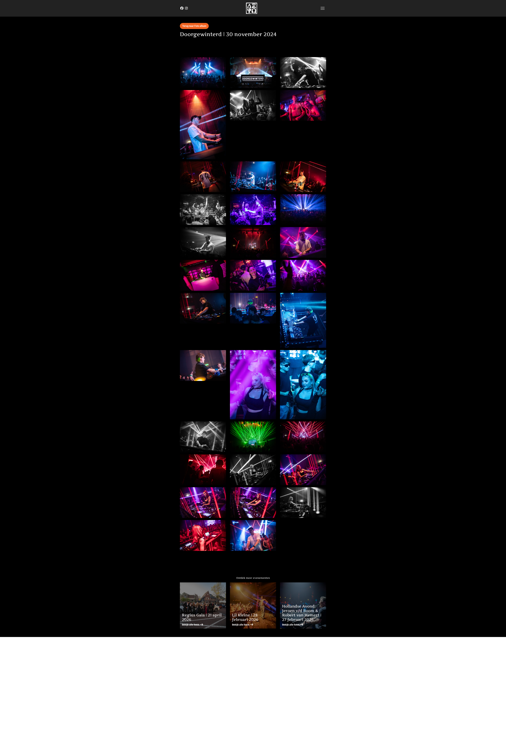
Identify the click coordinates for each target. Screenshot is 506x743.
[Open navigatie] (322, 8)
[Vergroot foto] (203, 72)
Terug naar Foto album (194, 26)
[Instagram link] (186, 8)
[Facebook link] (182, 8)
